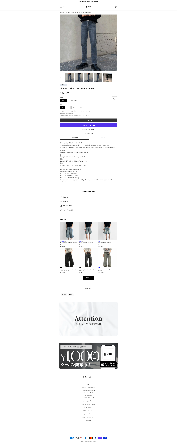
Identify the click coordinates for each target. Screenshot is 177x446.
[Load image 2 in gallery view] (69, 77)
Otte (63, 85)
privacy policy (87, 401)
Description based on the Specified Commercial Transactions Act (88, 394)
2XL (80, 107)
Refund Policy (86, 404)
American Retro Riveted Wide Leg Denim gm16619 (69, 269)
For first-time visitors (88, 387)
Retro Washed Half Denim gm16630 (86, 243)
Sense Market (88, 407)
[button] (61, 7)
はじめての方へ (88, 133)
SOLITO (90, 410)
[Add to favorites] (114, 98)
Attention (68, 111)
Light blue (73, 100)
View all (88, 278)
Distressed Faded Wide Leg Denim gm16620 (88, 269)
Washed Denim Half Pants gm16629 (105, 243)
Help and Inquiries (87, 417)
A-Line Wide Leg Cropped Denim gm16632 (69, 243)
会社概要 (88, 420)
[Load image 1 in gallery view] (79, 77)
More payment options (88, 129)
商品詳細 (75, 137)
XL (74, 107)
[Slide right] (114, 77)
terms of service (88, 381)
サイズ (103, 137)
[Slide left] (62, 77)
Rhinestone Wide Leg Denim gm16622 (105, 269)
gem (86, 441)
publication (87, 414)
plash (84, 410)
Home (62, 12)
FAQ (88, 384)
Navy (63, 100)
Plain (71, 294)
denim (64, 294)
